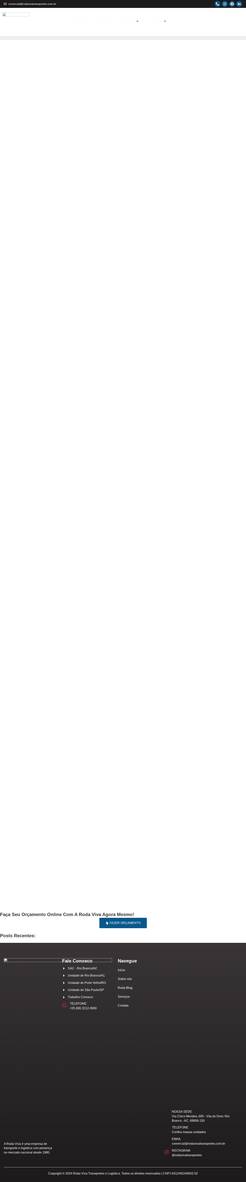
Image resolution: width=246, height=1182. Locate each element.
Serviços (127, 21)
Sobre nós (78, 21)
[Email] (166, 1140)
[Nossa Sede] (166, 1115)
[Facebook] (232, 4)
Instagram (181, 1150)
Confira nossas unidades (189, 1132)
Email (176, 1139)
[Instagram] (225, 4)
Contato (155, 21)
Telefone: (78, 1003)
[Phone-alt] (218, 4)
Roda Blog (103, 21)
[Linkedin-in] (239, 4)
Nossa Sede (182, 1111)
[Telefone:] (64, 1005)
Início (56, 21)
